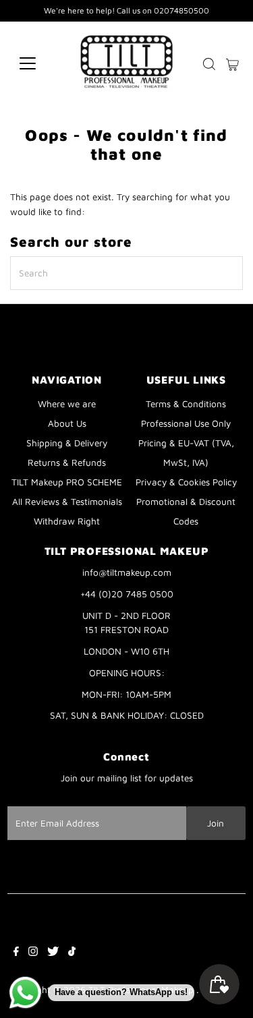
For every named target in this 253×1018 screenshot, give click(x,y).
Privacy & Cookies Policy (186, 482)
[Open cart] (232, 63)
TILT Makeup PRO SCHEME (66, 482)
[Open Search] (209, 64)
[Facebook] (16, 952)
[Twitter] (53, 952)
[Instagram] (33, 952)
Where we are (67, 403)
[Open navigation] (38, 63)
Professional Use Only (186, 423)
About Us (67, 423)
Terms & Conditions (186, 403)
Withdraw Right (67, 521)
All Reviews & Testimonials (67, 501)
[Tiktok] (72, 952)
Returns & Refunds (67, 462)
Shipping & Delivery (66, 443)
